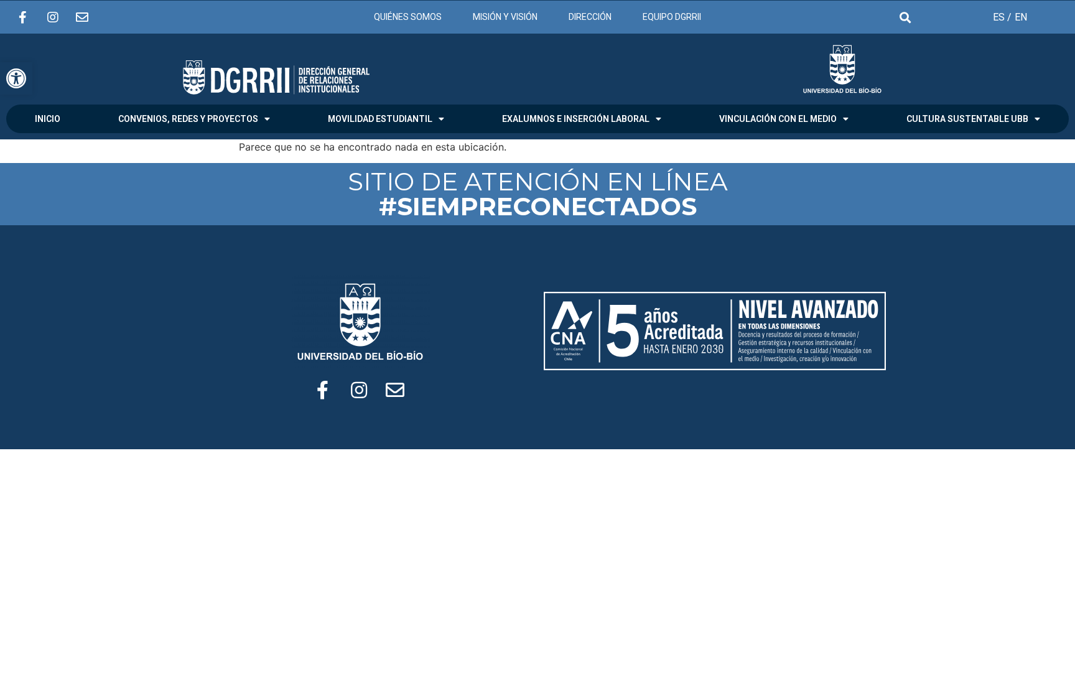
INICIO (47, 119)
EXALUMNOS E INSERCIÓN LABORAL (575, 119)
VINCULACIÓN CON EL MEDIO (778, 119)
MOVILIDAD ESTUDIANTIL (380, 119)
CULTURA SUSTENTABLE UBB (967, 119)
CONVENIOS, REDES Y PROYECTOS (188, 119)
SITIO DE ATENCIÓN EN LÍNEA (538, 194)
